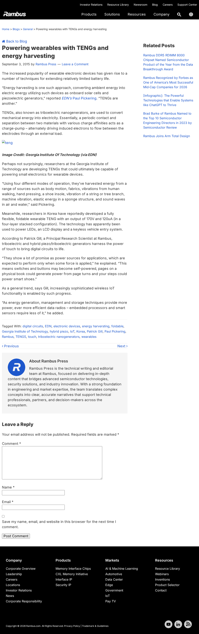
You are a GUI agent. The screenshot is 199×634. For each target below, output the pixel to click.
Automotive (113, 574)
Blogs (16, 29)
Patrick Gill (95, 331)
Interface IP (64, 579)
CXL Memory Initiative (72, 574)
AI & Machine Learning (121, 568)
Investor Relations (91, 4)
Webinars (162, 574)
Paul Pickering (79, 98)
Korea (80, 331)
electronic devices (66, 326)
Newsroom (140, 4)
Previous (11, 346)
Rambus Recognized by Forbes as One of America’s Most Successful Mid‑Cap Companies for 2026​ (168, 82)
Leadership (14, 574)
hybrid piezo (59, 331)
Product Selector (167, 585)
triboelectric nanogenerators (58, 337)
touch (32, 337)
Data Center (114, 579)
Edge (109, 585)
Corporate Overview (21, 568)
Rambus (8, 337)
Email (7, 502)
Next (121, 346)
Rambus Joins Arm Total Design (166, 136)
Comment (11, 444)
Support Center (187, 4)
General (28, 29)
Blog (155, 4)
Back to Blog (16, 41)
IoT (72, 331)
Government (114, 590)
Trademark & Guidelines (95, 625)
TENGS (21, 337)
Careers (168, 4)
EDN (48, 326)
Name (8, 487)
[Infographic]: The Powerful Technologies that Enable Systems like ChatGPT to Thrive (168, 100)
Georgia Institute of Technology (25, 331)
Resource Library (118, 4)
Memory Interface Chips (73, 568)
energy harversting (95, 326)
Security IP (63, 585)
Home (5, 29)
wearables (88, 337)
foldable (117, 326)
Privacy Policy (72, 625)
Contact (161, 590)
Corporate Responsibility (24, 601)
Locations (13, 585)
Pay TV (110, 601)
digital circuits (33, 326)
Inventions (162, 579)
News (10, 596)
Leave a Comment (75, 64)
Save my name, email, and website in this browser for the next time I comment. (59, 524)
